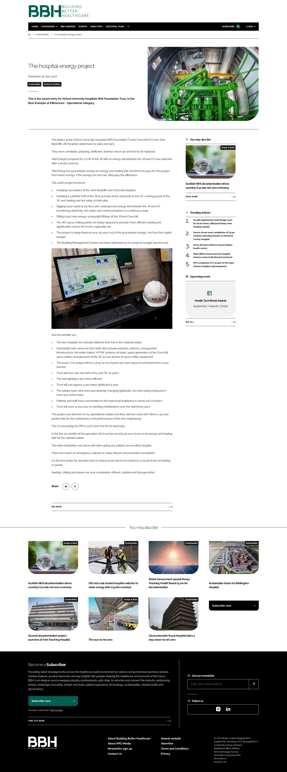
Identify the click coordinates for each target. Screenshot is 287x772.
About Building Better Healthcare (129, 738)
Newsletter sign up (120, 748)
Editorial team (115, 26)
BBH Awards (68, 26)
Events (83, 26)
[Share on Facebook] (75, 486)
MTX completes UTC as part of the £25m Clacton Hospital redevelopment (213, 264)
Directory (96, 26)
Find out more (36, 721)
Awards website (171, 738)
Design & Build (227, 147)
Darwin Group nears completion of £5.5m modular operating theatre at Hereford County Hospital (214, 236)
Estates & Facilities (52, 84)
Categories (48, 26)
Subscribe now (221, 605)
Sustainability (34, 84)
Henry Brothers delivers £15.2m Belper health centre (213, 246)
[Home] (29, 34)
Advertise (167, 743)
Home (35, 26)
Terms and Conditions (175, 748)
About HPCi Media (119, 743)
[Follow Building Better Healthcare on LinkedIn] (228, 710)
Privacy (165, 753)
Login (249, 26)
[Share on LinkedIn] (65, 486)
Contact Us (115, 753)
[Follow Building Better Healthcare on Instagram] (218, 710)
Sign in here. (56, 710)
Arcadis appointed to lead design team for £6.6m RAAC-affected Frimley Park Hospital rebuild (212, 223)
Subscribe (228, 26)
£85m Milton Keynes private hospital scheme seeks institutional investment (212, 255)
